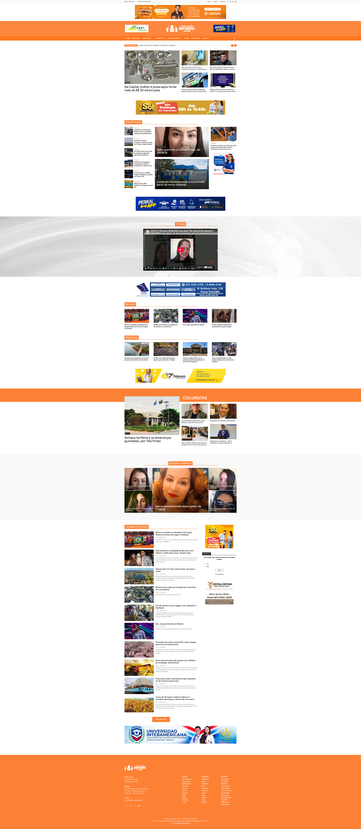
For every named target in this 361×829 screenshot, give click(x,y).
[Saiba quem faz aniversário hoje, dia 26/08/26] (223, 479)
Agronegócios (130, 656)
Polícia (127, 82)
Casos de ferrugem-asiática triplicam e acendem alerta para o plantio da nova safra (175, 698)
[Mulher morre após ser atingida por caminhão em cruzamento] (166, 316)
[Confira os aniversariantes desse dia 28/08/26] (138, 501)
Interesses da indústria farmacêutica (222, 421)
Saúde (184, 64)
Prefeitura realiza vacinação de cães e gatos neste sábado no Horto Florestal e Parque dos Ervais (223, 147)
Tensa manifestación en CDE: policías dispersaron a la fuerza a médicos (223, 360)
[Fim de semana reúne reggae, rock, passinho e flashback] (139, 613)
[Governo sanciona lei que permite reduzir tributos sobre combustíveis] (194, 80)
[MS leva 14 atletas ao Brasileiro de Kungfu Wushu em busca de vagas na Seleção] (136, 316)
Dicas (203, 786)
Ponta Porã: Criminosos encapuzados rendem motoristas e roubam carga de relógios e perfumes (143, 164)
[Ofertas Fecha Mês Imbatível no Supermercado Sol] (128, 184)
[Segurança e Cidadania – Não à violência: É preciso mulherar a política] (223, 431)
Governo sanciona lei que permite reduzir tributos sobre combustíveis (193, 90)
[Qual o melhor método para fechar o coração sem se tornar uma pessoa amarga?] (194, 433)
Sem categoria (130, 583)
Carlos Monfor (225, 779)
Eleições (213, 86)
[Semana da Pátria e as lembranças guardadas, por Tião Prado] (152, 415)
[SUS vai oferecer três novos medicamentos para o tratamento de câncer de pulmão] (194, 57)
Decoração (205, 783)
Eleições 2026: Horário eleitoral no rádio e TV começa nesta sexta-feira (222, 90)
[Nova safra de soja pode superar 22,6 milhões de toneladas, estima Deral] (139, 667)
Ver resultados (219, 574)
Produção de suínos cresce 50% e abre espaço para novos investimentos (176, 643)
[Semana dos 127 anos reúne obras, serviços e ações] (139, 576)
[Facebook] (228, 2)
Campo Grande (216, 321)
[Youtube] (235, 2)
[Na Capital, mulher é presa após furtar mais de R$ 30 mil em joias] (152, 67)
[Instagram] (230, 2)
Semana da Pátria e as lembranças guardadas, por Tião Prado (147, 439)
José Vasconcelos (226, 790)
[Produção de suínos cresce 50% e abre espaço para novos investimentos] (139, 649)
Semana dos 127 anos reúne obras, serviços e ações (175, 570)
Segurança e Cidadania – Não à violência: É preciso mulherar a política (221, 443)
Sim (207, 564)
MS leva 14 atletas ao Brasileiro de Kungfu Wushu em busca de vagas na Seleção (162, 45)
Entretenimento (130, 564)
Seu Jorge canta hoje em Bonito (193, 325)
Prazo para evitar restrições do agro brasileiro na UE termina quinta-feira (176, 680)
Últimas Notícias (187, 779)
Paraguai (184, 793)
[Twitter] (233, 2)
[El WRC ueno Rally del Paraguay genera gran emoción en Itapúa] (166, 349)
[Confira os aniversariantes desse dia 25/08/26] (223, 501)
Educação (185, 788)
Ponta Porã (185, 799)
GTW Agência (186, 823)
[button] (234, 38)
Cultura (204, 781)
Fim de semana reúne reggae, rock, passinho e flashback (176, 606)
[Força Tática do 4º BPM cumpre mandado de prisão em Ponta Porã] (128, 174)
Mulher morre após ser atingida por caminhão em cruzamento (166, 325)
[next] (235, 45)
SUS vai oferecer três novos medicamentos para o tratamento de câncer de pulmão (194, 69)
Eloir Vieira (224, 783)
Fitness (204, 793)
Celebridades (205, 779)
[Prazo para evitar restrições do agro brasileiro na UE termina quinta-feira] (139, 686)
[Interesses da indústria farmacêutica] (223, 411)
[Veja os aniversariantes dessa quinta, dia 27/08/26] (180, 490)
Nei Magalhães (225, 793)
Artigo (127, 433)
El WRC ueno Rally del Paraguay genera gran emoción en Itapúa (164, 359)
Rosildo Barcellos (226, 797)
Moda (203, 795)
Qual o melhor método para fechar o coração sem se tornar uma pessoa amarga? (194, 444)
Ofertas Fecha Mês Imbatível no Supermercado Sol (143, 185)
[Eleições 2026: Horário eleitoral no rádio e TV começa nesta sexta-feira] (223, 80)
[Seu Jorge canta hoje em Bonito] (195, 316)
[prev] (232, 45)
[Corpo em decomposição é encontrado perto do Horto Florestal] (182, 174)
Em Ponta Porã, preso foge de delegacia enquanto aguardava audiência (143, 153)
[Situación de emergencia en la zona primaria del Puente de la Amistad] (136, 349)
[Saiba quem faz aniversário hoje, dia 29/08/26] (182, 142)
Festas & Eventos (161, 146)
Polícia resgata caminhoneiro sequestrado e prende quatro (222, 325)
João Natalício (225, 786)
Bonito (185, 321)
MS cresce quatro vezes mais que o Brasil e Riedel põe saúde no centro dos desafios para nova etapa (222, 69)
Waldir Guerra (225, 802)
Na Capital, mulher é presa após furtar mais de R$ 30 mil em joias (150, 88)
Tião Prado (224, 799)
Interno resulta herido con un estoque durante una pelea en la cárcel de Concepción (194, 360)
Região (184, 802)
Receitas (204, 797)
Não (207, 566)
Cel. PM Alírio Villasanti (218, 437)
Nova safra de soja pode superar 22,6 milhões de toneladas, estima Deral (175, 661)
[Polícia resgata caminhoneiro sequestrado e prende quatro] (224, 316)
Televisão (204, 802)
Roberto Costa (225, 795)
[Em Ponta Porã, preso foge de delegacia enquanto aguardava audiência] (128, 152)
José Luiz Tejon (225, 788)
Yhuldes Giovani (225, 804)
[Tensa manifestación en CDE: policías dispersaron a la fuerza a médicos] (224, 349)
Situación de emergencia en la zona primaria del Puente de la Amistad (136, 359)
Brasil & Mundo (187, 439)
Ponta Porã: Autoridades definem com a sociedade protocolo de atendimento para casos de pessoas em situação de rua (143, 133)
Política (213, 64)
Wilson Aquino (215, 417)
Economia (185, 86)
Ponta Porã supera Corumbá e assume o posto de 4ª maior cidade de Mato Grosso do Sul (143, 143)
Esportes (128, 321)
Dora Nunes (224, 781)
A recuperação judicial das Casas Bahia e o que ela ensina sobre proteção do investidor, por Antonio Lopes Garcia (194, 423)
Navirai (156, 321)
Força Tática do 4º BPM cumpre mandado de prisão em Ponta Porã (143, 174)
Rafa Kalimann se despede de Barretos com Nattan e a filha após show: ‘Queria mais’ (174, 552)
